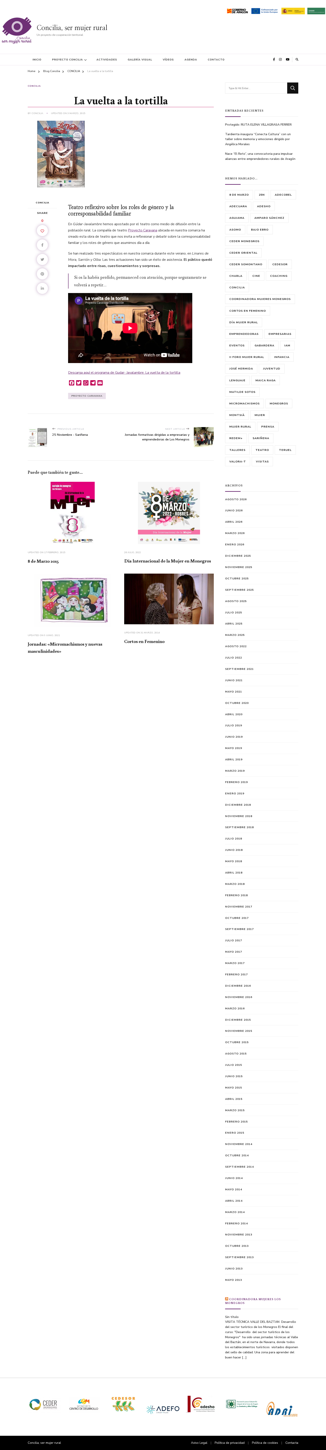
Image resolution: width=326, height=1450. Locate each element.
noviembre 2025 (238, 567)
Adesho (264, 206)
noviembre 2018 (238, 816)
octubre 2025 (237, 578)
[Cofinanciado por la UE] (264, 10)
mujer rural (240, 426)
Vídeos (168, 59)
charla (235, 276)
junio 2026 (234, 510)
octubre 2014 (237, 1155)
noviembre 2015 (238, 1031)
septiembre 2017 (239, 929)
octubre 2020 (237, 703)
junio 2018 (234, 850)
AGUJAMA (236, 218)
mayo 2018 (233, 861)
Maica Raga (265, 380)
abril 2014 (233, 1201)
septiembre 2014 (239, 1167)
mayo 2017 (233, 952)
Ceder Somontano (245, 264)
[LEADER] (316, 10)
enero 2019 (234, 793)
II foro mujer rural (246, 357)
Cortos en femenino (247, 311)
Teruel (285, 450)
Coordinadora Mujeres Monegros (260, 299)
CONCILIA (34, 86)
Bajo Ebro (260, 229)
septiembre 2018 (239, 827)
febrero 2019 (236, 782)
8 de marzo (239, 195)
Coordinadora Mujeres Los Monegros (253, 1301)
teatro (262, 450)
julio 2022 (233, 657)
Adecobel (283, 195)
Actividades (106, 59)
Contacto (216, 59)
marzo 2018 (235, 884)
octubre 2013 (237, 1246)
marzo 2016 (235, 1008)
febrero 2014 (236, 1223)
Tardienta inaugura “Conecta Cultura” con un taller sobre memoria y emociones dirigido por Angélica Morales (258, 139)
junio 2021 (234, 680)
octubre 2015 (237, 1042)
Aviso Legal (199, 1443)
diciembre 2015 (238, 1020)
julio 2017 (233, 940)
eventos (237, 345)
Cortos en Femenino (144, 641)
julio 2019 (233, 725)
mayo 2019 (233, 748)
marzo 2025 (235, 635)
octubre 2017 (237, 918)
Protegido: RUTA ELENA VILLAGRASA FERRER (258, 125)
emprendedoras (244, 334)
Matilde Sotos (242, 392)
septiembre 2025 (239, 590)
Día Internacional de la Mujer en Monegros (167, 561)
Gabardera (264, 345)
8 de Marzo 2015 (43, 561)
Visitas (262, 461)
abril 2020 (233, 714)
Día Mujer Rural (243, 322)
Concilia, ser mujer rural (72, 28)
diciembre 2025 (238, 556)
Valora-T (237, 461)
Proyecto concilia (67, 59)
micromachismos (244, 403)
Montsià (237, 415)
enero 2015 (234, 1133)
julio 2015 (233, 1065)
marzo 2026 (235, 533)
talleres (237, 450)
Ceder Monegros (244, 241)
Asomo (235, 229)
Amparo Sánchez (269, 218)
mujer (260, 415)
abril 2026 (233, 522)
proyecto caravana (86, 396)
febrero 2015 (236, 1121)
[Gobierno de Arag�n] (237, 10)
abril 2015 (233, 1099)
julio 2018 (233, 838)
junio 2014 (234, 1178)
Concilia (37, 113)
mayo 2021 (233, 691)
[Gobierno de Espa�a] (293, 10)
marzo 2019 (235, 771)
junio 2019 (234, 737)
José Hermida (241, 368)
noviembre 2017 (238, 906)
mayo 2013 (233, 1280)
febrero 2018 (236, 895)
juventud (271, 368)
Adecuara (238, 206)
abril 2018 (233, 872)
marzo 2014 (235, 1212)
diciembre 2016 (238, 986)
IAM (287, 345)
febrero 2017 (236, 974)
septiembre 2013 (239, 1257)
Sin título (232, 1317)
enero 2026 (234, 544)
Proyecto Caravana (142, 230)
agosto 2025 (236, 601)
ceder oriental (243, 253)
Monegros (279, 403)
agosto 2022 (236, 646)
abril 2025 (233, 623)
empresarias (280, 334)
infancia (281, 357)
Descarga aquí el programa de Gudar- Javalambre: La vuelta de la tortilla (124, 372)
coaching (278, 276)
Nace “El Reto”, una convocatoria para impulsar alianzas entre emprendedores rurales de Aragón (260, 156)
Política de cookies (265, 1443)
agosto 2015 (236, 1053)
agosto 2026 (236, 499)
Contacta (291, 1443)
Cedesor (280, 264)
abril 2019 (233, 759)
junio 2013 (234, 1268)
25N (262, 195)
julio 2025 (233, 612)
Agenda (191, 59)
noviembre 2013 (238, 1234)
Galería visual (140, 59)
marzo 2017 (235, 963)
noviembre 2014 (238, 1144)
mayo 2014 (233, 1189)
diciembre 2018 (238, 805)
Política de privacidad (230, 1443)
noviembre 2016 (238, 997)
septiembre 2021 (239, 669)
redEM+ (236, 438)
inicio (37, 59)
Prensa (267, 426)
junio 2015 (234, 1076)
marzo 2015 (235, 1110)
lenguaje (237, 380)
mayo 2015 (233, 1087)
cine (256, 276)
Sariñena (261, 438)
